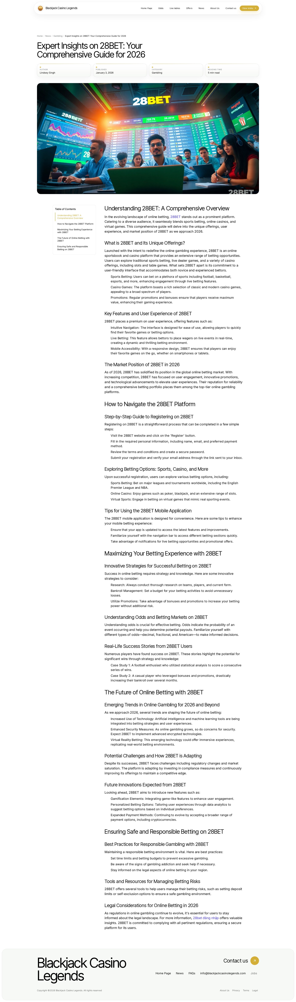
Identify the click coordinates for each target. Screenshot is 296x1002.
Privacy (236, 990)
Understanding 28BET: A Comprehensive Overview (70, 216)
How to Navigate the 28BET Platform (75, 224)
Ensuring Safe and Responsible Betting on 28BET (72, 248)
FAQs (192, 973)
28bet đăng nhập (206, 918)
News (48, 36)
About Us (224, 990)
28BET (175, 217)
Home (40, 36)
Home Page (163, 973)
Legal (255, 990)
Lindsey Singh (47, 72)
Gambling (57, 36)
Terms (246, 990)
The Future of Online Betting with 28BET (73, 239)
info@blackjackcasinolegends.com (223, 973)
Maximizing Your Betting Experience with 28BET (74, 231)
